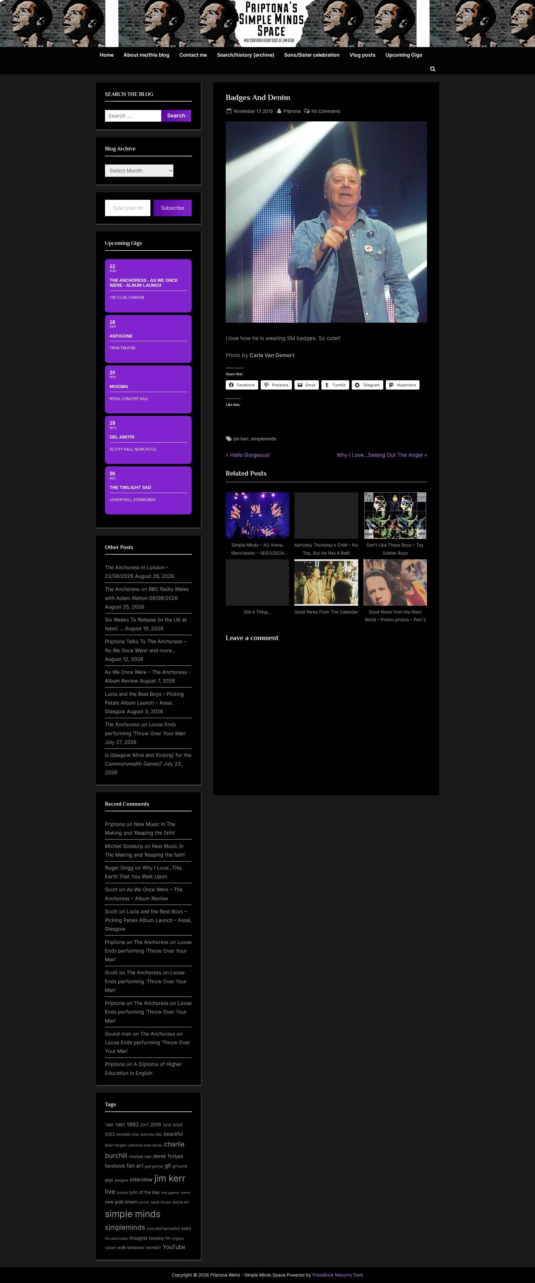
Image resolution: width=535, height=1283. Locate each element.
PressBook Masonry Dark (337, 1274)
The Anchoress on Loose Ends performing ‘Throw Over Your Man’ (148, 951)
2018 (155, 1125)
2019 (167, 1125)
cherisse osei (140, 1156)
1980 (109, 1125)
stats (186, 1228)
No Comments (325, 111)
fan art (135, 1166)
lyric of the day (144, 1192)
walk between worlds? (139, 1247)
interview (141, 1179)
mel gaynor (170, 1192)
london (122, 1192)
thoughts (138, 1238)
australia (147, 1134)
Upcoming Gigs (403, 55)
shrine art (180, 1202)
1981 (120, 1124)
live (110, 1191)
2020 (178, 1125)
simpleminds (263, 438)
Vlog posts (363, 55)
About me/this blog (146, 55)
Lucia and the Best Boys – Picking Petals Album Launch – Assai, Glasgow (144, 703)
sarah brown (161, 1202)
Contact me (193, 55)
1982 (133, 1124)
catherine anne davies (145, 1145)
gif (168, 1166)
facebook (115, 1166)
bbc (159, 1134)
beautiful (173, 1134)
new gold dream (121, 1201)
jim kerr (241, 438)
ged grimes (154, 1166)
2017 (144, 1125)
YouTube (174, 1246)
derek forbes (168, 1156)
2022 (110, 1134)
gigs (109, 1180)
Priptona (292, 111)
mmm (185, 1192)
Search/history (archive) (245, 55)
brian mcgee (115, 1145)
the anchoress (116, 1238)
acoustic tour (127, 1134)
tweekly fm (159, 1238)
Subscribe (172, 208)
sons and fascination (163, 1228)
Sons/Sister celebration (312, 55)
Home (107, 55)
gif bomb (179, 1166)
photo (144, 1202)
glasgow (121, 1180)
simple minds (132, 1213)
